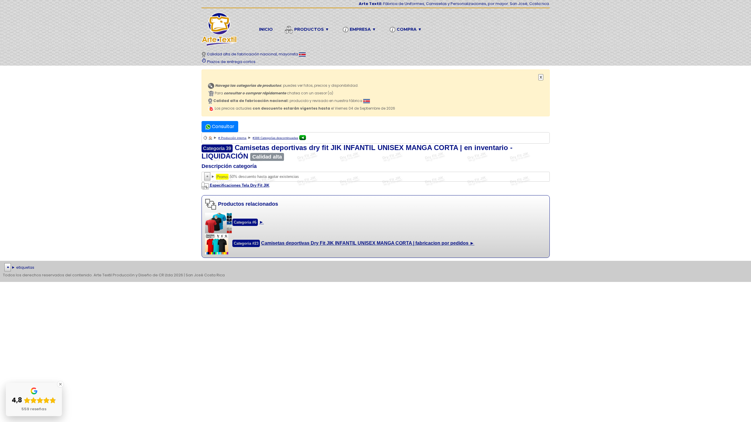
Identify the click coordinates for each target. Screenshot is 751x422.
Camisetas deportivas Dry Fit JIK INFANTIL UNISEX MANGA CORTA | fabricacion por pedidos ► (367, 243)
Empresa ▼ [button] (362, 29)
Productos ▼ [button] (311, 29)
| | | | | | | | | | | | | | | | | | (371, 268)
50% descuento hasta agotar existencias (251, 177)
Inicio (266, 29)
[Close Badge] (60, 384)
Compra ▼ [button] (408, 29)
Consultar (222, 126)
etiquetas (25, 267)
